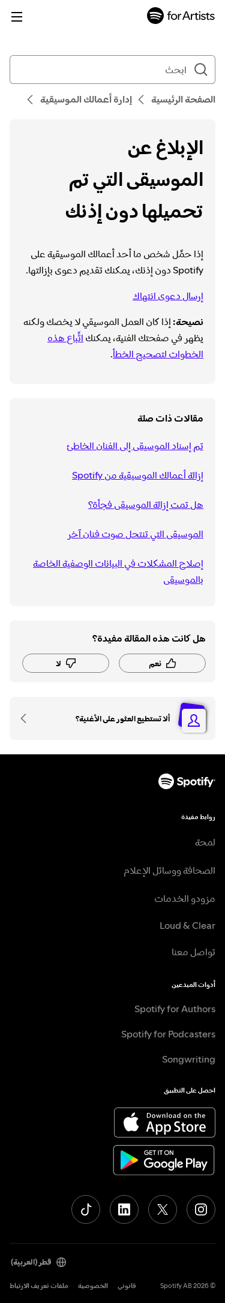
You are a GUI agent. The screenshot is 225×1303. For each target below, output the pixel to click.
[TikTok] (85, 1209)
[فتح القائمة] (17, 17)
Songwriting (188, 1059)
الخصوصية (93, 1285)
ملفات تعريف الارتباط (39, 1285)
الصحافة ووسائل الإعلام (169, 870)
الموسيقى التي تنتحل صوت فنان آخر (135, 533)
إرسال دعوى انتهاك (168, 295)
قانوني (127, 1285)
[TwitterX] (162, 1209)
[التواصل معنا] (27, 718)
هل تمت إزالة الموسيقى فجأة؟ (145, 504)
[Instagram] (201, 1209)
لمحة (205, 841)
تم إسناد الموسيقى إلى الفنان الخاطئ (135, 445)
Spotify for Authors (174, 1008)
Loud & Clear (187, 925)
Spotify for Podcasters (168, 1033)
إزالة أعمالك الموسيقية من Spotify (137, 475)
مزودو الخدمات (184, 898)
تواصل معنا (193, 951)
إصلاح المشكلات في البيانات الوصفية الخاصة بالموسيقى (118, 571)
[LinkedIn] (124, 1209)
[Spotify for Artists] (181, 17)
